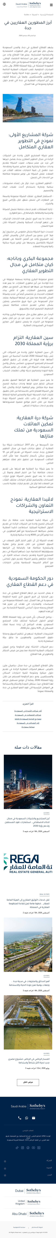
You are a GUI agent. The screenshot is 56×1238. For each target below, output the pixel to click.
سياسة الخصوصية (19, 1227)
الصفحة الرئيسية (46, 15)
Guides (26, 15)
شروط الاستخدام (37, 1227)
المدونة (35, 15)
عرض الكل (28, 1082)
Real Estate (44, 894)
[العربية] (4, 4)
